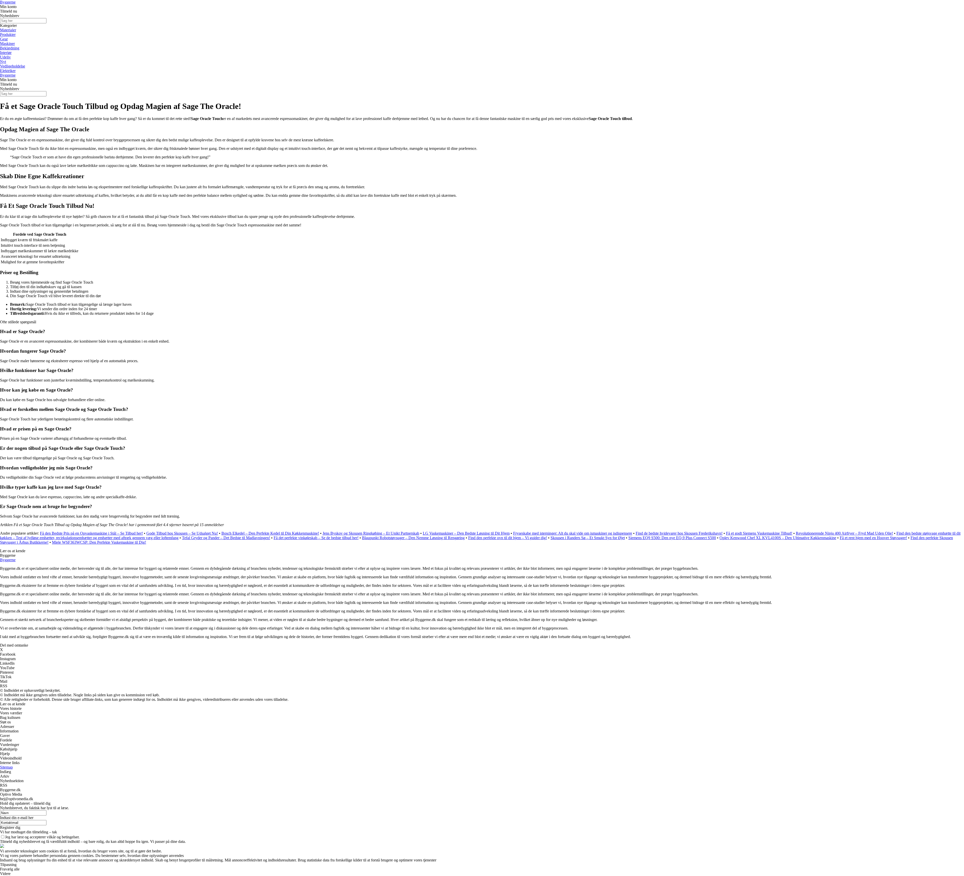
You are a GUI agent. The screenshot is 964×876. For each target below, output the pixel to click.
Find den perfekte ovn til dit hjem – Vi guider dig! (507, 538)
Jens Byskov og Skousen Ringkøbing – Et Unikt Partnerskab (371, 533)
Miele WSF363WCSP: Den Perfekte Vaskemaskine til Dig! (99, 542)
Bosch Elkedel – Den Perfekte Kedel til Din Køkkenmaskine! (270, 533)
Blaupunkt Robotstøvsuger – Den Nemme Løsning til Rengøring (413, 538)
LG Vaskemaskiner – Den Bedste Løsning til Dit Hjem (466, 533)
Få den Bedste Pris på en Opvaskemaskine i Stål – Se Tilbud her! (91, 533)
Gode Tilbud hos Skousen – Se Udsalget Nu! (182, 533)
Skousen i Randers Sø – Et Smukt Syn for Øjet (588, 538)
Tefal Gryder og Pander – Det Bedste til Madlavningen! (226, 538)
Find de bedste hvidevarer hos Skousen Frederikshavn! (679, 533)
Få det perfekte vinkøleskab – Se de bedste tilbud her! (316, 538)
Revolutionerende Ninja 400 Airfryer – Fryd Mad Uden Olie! (844, 533)
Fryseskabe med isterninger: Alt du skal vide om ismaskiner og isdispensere (572, 533)
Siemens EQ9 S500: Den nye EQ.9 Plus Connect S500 (672, 538)
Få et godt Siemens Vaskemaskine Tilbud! (759, 533)
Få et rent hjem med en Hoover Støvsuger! (873, 538)
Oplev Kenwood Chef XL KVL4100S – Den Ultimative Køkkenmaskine (777, 538)
